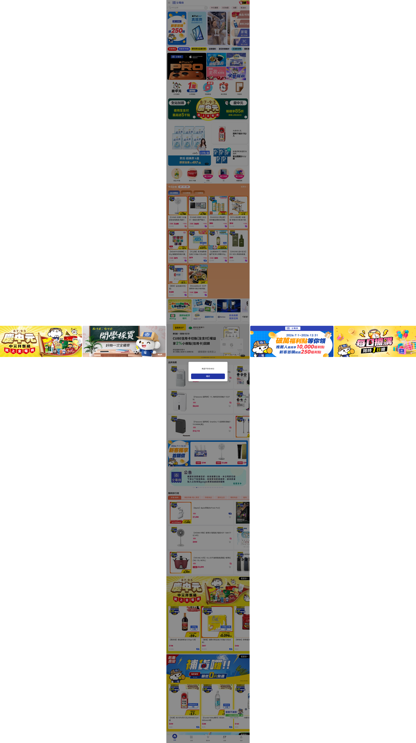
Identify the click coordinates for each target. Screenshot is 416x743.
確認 (208, 376)
